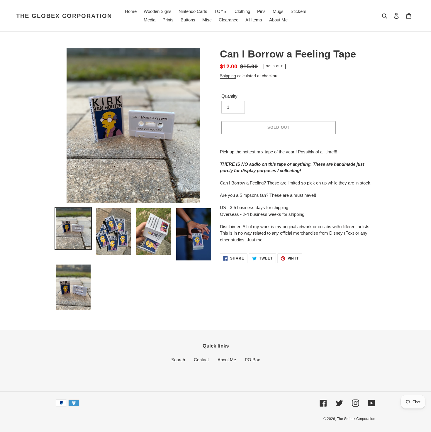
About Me (227, 359)
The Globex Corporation (64, 16)
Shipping (228, 75)
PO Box (252, 359)
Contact (201, 359)
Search (178, 359)
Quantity (229, 96)
